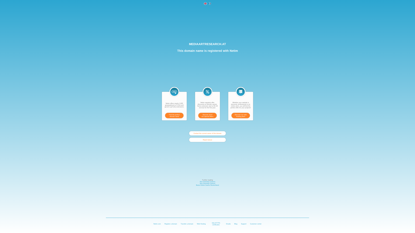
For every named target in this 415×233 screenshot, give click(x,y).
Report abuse (207, 140)
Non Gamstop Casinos (207, 182)
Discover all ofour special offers (207, 115)
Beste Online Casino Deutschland (207, 185)
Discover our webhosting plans (241, 115)
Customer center (256, 224)
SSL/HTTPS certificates (216, 224)
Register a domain (170, 224)
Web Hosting (201, 224)
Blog (235, 224)
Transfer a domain (187, 224)
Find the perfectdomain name (174, 115)
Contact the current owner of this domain (207, 133)
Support (243, 224)
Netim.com (157, 224)
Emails (228, 224)
